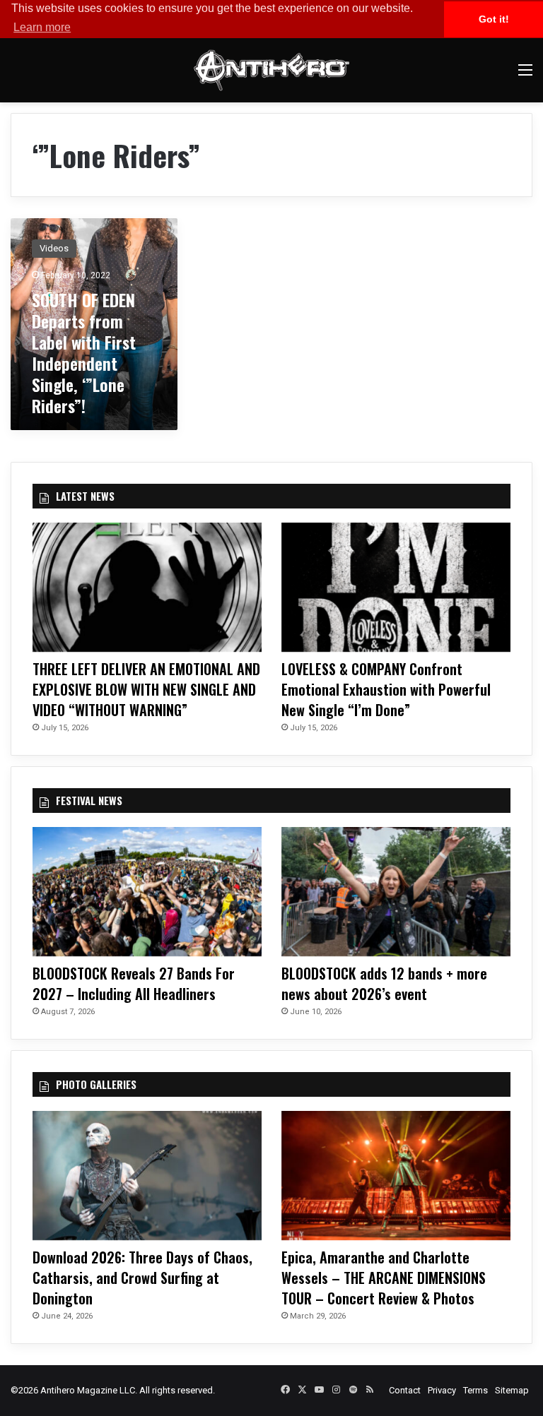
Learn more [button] (42, 27)
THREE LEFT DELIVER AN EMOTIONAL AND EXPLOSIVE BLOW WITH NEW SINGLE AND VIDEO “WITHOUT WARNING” (146, 689)
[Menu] (525, 75)
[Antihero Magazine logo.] (271, 70)
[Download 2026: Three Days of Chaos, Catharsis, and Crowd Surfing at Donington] (147, 1175)
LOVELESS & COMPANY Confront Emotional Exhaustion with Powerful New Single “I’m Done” (386, 689)
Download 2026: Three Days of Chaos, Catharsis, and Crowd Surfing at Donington (142, 1278)
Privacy (442, 1390)
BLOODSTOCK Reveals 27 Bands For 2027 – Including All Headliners (134, 983)
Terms (475, 1390)
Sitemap (512, 1390)
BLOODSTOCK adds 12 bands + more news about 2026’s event (384, 983)
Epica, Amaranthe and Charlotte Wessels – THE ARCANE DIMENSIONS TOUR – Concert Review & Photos (383, 1278)
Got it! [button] (494, 19)
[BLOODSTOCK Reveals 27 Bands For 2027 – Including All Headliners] (147, 891)
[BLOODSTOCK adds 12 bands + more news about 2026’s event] (395, 891)
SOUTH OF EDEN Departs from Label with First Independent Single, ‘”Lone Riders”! (84, 352)
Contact (405, 1390)
